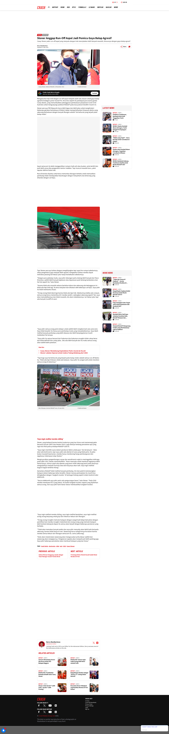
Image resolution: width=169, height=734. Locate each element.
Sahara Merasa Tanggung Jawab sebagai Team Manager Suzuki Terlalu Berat (51, 555)
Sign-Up (87, 709)
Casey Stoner (71, 546)
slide (57, 546)
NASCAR (108, 7)
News (45, 658)
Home (39, 35)
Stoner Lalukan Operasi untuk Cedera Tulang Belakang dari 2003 (64, 353)
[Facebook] (39, 706)
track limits (44, 546)
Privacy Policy (88, 704)
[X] (45, 706)
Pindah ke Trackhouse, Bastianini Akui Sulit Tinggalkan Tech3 (120, 116)
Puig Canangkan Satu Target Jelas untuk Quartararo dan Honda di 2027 (121, 304)
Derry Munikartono (42, 46)
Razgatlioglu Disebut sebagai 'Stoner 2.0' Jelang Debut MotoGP (79, 674)
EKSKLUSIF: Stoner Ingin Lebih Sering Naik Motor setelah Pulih (78, 661)
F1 (49, 7)
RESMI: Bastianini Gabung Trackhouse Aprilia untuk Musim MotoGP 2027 (121, 162)
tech (61, 546)
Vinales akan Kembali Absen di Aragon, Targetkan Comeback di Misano (121, 151)
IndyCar (100, 7)
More (116, 7)
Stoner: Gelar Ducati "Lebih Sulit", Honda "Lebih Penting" (46, 687)
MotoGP (55, 7)
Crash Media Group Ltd (47, 716)
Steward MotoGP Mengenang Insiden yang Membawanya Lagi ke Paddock (121, 327)
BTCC (74, 7)
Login (86, 707)
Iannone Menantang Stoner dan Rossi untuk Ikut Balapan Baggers (46, 661)
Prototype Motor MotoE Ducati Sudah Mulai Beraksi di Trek (84, 555)
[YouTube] (50, 706)
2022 (64, 546)
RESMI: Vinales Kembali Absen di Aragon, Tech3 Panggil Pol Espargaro (120, 128)
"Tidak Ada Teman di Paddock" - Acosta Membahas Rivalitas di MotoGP (119, 281)
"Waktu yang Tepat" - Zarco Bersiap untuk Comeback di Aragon (121, 139)
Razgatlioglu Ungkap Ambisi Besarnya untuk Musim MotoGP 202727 (121, 292)
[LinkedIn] (56, 706)
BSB (68, 7)
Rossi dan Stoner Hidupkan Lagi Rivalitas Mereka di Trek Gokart (79, 687)
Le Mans (91, 7)
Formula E (82, 7)
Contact (87, 700)
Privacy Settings (89, 705)
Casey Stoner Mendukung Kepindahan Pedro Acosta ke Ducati (63, 351)
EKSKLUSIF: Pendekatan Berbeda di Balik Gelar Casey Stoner (47, 674)
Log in (125, 2)
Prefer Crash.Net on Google (51, 92)
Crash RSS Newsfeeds (90, 702)
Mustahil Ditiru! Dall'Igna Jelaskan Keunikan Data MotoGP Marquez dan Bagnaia (120, 316)
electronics (52, 546)
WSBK (62, 7)
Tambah (94, 93)
